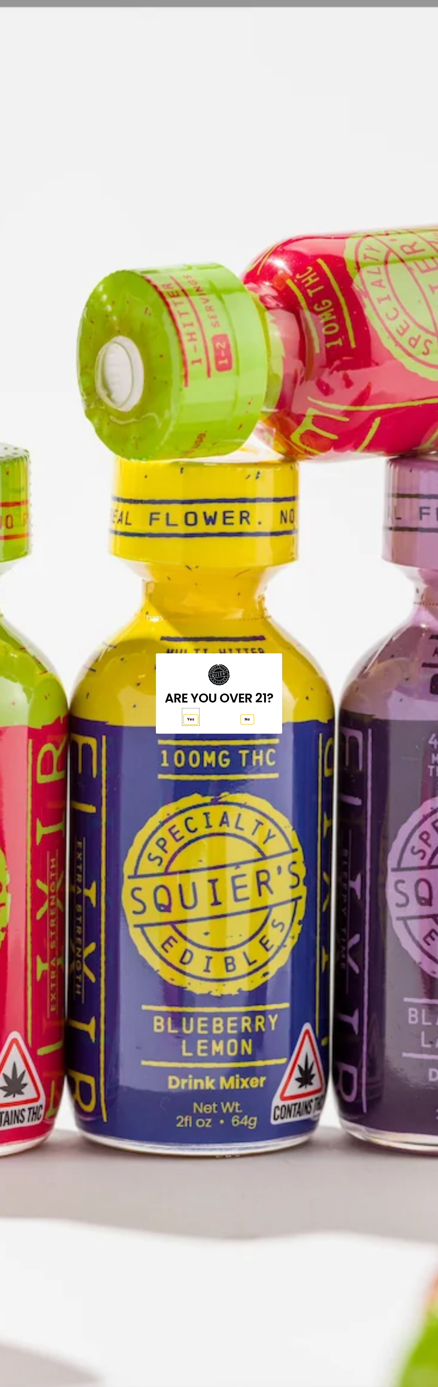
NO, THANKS (269, 731)
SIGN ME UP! (268, 716)
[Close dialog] (312, 643)
